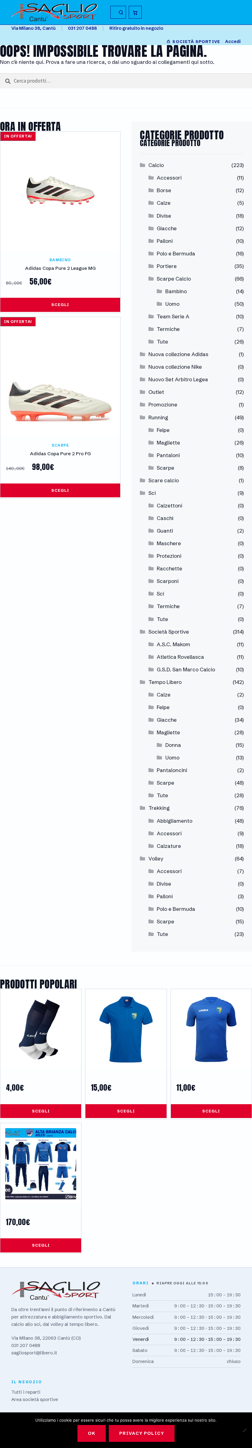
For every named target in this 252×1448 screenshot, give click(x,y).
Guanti (165, 530)
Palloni (165, 241)
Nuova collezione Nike (175, 366)
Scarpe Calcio (174, 278)
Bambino (176, 291)
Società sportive (196, 41)
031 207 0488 (82, 28)
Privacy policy (141, 1433)
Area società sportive (34, 1399)
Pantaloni (168, 455)
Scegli (60, 304)
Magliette (168, 442)
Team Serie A (173, 316)
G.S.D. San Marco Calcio (186, 669)
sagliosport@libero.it (34, 1353)
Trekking (159, 808)
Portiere (167, 266)
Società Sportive (168, 631)
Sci (152, 493)
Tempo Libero (165, 682)
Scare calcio (163, 480)
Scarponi (168, 581)
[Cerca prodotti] (118, 12)
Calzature (169, 846)
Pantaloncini (172, 770)
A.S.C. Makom (173, 644)
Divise (164, 215)
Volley (155, 858)
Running (158, 417)
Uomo (172, 304)
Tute (162, 341)
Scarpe (165, 467)
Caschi (165, 518)
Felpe (163, 430)
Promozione (162, 404)
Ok (91, 1433)
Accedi (233, 41)
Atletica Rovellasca (180, 657)
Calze (164, 203)
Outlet (156, 392)
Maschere (169, 543)
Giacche (167, 228)
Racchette (169, 568)
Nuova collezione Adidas (178, 354)
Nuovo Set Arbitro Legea (178, 379)
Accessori (169, 177)
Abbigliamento (174, 820)
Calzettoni (169, 505)
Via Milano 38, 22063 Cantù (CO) (46, 1338)
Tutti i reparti (25, 1392)
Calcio (156, 165)
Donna (173, 745)
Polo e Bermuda (176, 253)
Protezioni (169, 556)
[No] (244, 1430)
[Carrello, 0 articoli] (135, 12)
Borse (164, 190)
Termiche (168, 329)
